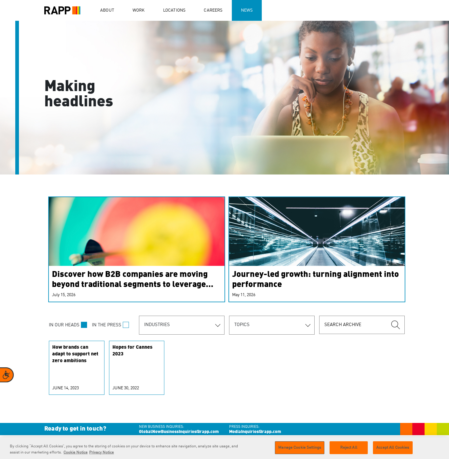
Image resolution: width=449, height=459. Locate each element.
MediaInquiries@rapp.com (255, 432)
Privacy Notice (101, 452)
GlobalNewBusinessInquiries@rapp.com (179, 432)
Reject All (348, 448)
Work (139, 10)
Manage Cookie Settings (299, 448)
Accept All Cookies (392, 448)
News (247, 10)
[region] (224, 448)
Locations (174, 10)
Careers (213, 10)
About (107, 10)
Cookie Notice (76, 452)
